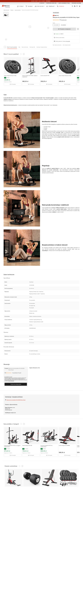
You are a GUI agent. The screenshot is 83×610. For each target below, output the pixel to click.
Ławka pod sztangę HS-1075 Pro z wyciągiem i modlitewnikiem (12, 446)
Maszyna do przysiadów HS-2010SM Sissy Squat (16, 399)
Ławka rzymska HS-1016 (45, 75)
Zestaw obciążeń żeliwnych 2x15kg (65, 75)
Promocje (61, 6)
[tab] (12, 47)
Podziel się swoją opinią (16, 384)
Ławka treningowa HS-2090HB (64, 445)
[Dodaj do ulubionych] (77, 29)
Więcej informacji (11, 380)
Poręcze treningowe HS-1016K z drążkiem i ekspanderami (30, 76)
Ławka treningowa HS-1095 (27, 445)
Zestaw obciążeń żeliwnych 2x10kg (10, 75)
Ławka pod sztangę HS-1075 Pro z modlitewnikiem (47, 446)
